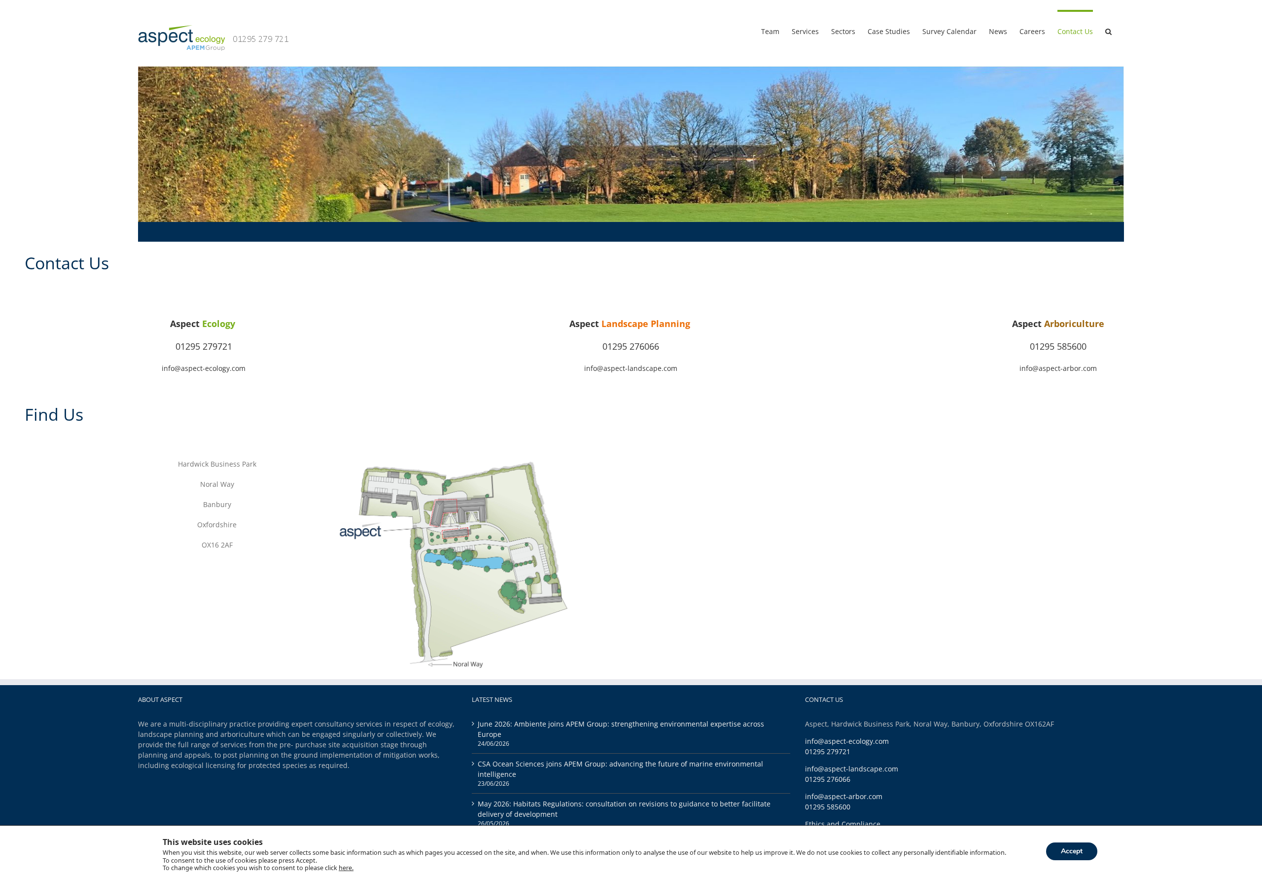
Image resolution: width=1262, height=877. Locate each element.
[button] (1108, 30)
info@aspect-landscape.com (630, 368)
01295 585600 (1058, 346)
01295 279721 (203, 346)
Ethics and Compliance (842, 824)
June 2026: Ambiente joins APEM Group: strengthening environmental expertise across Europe (621, 729)
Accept (1072, 851)
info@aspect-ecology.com (203, 368)
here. (346, 868)
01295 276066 (630, 346)
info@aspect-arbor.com (1058, 368)
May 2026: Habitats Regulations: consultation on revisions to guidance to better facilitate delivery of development (624, 809)
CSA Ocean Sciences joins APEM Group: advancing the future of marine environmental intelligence (620, 769)
